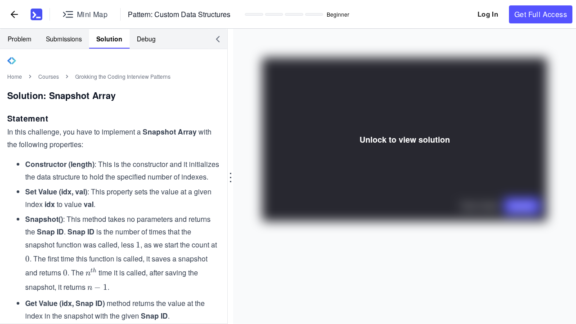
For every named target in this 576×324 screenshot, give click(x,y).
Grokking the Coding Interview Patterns (123, 76)
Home (14, 76)
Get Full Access (540, 14)
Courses (48, 76)
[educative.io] (36, 14)
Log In (487, 14)
